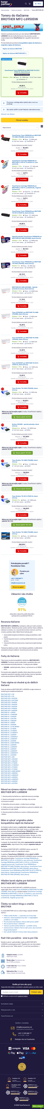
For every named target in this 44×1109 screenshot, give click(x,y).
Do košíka (23, 93)
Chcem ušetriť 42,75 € (23, 417)
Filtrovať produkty (22, 120)
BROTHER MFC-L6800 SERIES (10, 771)
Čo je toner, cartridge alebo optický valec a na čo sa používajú (22, 103)
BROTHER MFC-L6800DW (9, 773)
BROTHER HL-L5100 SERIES (10, 726)
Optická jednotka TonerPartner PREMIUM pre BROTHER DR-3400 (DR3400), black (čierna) (27, 237)
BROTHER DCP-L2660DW (9, 704)
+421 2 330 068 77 (17, 578)
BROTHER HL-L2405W (8, 712)
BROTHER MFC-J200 (8, 757)
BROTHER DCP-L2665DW (9, 706)
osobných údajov (23, 996)
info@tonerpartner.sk (18, 583)
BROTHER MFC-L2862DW (9, 761)
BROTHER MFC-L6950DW (9, 781)
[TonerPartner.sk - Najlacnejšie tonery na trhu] (6, 3)
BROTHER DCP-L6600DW (9, 710)
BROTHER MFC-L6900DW (9, 777)
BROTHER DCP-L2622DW (9, 698)
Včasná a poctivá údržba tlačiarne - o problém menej (20, 926)
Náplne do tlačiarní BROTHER (12, 49)
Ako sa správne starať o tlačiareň (14, 924)
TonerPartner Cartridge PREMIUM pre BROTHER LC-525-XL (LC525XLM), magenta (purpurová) (26, 187)
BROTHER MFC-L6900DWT (9, 779)
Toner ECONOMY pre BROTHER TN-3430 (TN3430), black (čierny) (25, 338)
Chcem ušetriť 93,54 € (23, 489)
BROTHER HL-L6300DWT (9, 747)
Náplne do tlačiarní (16, 10)
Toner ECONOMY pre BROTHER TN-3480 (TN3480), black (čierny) (25, 313)
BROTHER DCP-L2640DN (9, 702)
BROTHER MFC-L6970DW (9, 783)
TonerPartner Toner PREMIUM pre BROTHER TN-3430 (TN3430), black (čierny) (26, 262)
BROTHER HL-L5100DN (8, 728)
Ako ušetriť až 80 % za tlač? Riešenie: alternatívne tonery (23, 109)
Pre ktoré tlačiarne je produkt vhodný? (22, 82)
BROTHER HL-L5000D (8, 722)
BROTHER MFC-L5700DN (9, 763)
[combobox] (20, 127)
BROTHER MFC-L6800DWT (9, 775)
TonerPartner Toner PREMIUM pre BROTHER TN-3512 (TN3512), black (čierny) (22, 71)
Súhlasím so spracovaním (15, 996)
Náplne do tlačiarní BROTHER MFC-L (15, 53)
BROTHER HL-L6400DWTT (9, 753)
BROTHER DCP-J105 (7, 696)
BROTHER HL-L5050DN (8, 724)
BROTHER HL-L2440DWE (9, 714)
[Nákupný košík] (29, 3)
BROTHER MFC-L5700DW (9, 767)
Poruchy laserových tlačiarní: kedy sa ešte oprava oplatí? (21, 922)
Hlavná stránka (5, 10)
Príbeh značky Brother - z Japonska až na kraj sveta (20, 915)
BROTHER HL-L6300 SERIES (10, 743)
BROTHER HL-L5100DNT (9, 731)
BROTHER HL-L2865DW (8, 720)
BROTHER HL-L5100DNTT (9, 732)
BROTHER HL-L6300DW (8, 745)
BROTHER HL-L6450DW (8, 755)
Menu (39, 3)
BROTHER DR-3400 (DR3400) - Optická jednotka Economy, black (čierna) (24, 288)
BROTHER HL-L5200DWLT (9, 737)
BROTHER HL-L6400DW (8, 749)
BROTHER (26, 10)
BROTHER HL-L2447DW (8, 718)
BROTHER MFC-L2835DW (9, 759)
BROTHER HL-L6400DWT (9, 751)
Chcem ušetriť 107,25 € (23, 453)
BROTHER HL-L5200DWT (9, 739)
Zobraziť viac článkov (8, 114)
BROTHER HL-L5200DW (8, 735)
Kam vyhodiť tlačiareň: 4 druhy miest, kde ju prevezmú (21, 932)
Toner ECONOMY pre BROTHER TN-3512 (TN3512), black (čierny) (25, 363)
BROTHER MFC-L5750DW (9, 769)
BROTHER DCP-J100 (7, 694)
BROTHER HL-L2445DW (8, 716)
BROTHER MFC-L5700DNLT (10, 765)
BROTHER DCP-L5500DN (9, 708)
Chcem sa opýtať (18, 587)
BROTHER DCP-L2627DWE (9, 700)
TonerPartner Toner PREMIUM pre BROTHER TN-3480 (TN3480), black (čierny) (26, 136)
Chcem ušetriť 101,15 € (23, 525)
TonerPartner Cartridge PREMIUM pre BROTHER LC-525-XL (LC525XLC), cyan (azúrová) (25, 162)
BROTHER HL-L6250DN (8, 741)
